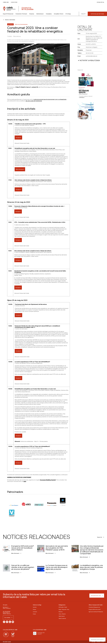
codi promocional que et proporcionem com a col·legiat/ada (50, 99)
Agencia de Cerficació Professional (96, 611)
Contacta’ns (14, 2)
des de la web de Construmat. (34, 100)
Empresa (31, 13)
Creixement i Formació (21, 13)
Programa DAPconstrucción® (95, 609)
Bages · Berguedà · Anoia (64, 609)
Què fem (35, 607)
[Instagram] (4, 622)
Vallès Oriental (62, 616)
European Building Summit (48, 480)
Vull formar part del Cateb (97, 13)
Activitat (10, 24)
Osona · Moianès (62, 613)
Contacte (35, 611)
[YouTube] (13, 622)
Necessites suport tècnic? (97, 639)
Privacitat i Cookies (100, 641)
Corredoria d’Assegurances (94, 607)
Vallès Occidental (62, 618)
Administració (40, 13)
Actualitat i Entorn (58, 13)
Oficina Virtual (100, 2)
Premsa (34, 609)
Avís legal (93, 641)
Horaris (34, 613)
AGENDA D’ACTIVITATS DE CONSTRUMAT (19, 477)
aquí (25, 481)
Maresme (61, 611)
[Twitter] (7, 622)
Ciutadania (49, 13)
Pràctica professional (21, 24)
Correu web (6, 2)
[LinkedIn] (10, 622)
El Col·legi (68, 13)
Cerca (82, 13)
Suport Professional (8, 13)
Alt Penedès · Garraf (63, 607)
